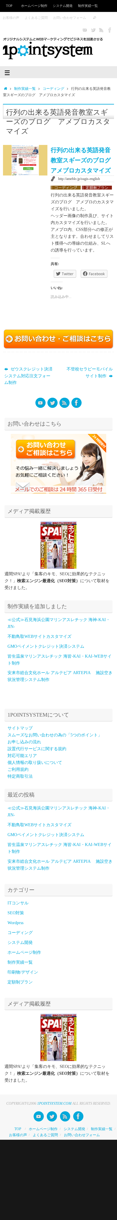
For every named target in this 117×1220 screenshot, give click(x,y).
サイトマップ (20, 728)
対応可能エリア (22, 755)
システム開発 (22, 942)
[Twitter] (93, 29)
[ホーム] (5, 89)
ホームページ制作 (34, 5)
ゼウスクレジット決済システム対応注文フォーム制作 (28, 376)
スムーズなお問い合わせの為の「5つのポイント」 (55, 735)
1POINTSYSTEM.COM (54, 1103)
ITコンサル (18, 903)
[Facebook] (110, 29)
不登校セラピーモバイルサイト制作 (90, 372)
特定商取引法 (20, 776)
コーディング (53, 89)
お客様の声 (11, 17)
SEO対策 (16, 913)
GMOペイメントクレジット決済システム (46, 646)
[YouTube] (84, 29)
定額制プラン (20, 982)
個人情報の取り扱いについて (35, 762)
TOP (9, 5)
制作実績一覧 (88, 5)
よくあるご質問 (36, 17)
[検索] (94, 18)
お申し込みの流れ (24, 742)
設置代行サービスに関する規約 (37, 749)
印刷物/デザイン (23, 972)
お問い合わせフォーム (69, 17)
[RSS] (101, 29)
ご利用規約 (18, 769)
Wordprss (15, 923)
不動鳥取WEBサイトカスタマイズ (39, 636)
